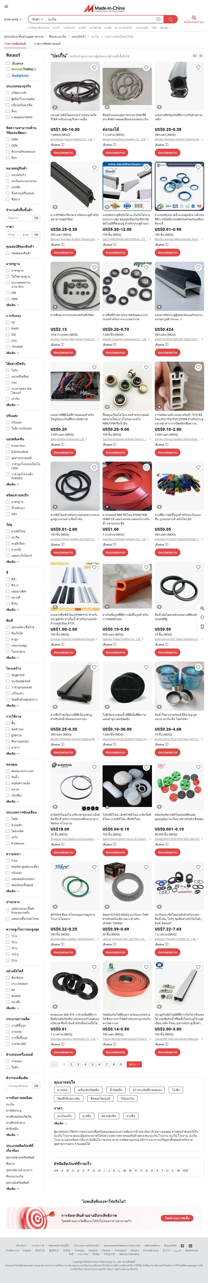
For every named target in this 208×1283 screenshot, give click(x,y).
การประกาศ (38, 1245)
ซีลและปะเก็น (14, 1176)
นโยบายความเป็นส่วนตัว (86, 1245)
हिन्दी (71, 1254)
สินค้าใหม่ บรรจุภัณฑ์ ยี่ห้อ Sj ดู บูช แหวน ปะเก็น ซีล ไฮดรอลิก (176, 717)
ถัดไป (132, 1064)
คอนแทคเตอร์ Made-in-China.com (122, 1245)
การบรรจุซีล (142, 27)
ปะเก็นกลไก (69, 27)
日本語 (66, 1250)
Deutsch (106, 1250)
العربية (177, 1250)
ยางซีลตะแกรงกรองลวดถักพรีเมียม (72, 315)
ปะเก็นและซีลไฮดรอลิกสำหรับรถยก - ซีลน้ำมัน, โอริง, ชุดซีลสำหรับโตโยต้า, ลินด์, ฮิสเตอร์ (178, 919)
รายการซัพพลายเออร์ (47, 44)
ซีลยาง (10, 1164)
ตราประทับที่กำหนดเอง (147, 1090)
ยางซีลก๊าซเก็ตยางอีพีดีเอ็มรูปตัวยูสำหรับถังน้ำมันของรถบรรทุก (71, 717)
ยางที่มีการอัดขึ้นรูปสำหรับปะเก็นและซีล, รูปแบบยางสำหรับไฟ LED (178, 517)
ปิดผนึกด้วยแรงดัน (68, 1098)
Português (120, 1250)
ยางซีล (82, 27)
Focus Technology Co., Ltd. (106, 1261)
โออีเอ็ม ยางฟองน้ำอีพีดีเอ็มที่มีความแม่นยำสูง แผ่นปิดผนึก (124, 717)
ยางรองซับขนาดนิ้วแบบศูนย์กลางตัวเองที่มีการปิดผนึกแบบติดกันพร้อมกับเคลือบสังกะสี (179, 219)
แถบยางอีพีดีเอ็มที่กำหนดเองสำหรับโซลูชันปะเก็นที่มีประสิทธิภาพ (72, 417)
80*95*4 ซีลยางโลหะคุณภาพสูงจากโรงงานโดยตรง (73, 917)
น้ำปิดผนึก (116, 1090)
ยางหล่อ (62, 1090)
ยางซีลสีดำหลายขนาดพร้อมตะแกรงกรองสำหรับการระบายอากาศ (125, 317)
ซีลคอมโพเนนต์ (100, 1098)
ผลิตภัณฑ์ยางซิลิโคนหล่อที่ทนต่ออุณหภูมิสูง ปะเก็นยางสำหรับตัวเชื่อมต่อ (179, 817)
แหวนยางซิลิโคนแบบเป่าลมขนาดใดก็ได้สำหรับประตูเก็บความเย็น (73, 117)
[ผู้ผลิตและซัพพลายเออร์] (104, 8)
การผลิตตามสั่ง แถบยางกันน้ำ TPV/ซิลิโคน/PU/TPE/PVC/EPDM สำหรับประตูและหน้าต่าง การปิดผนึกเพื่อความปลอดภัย (179, 419)
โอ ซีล (176, 1090)
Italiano (135, 1250)
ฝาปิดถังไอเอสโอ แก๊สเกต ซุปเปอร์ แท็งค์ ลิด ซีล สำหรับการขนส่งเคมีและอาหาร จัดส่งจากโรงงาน (75, 819)
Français (79, 1250)
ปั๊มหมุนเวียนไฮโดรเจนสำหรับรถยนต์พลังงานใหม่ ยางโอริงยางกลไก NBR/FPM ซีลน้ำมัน (126, 419)
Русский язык (150, 1250)
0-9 (56, 1170)
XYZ (185, 1170)
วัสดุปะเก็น (127, 1098)
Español (93, 1250)
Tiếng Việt (109, 1254)
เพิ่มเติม (58, 1123)
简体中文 (40, 1250)
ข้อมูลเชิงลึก (170, 1245)
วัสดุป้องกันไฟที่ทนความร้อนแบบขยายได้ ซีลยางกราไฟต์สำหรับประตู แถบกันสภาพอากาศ (126, 1019)
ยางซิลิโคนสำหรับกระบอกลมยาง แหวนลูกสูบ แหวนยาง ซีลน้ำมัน (75, 517)
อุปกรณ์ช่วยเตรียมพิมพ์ (20, 1157)
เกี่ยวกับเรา (21, 1245)
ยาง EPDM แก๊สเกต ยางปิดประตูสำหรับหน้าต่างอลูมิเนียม (75, 217)
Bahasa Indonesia (129, 1254)
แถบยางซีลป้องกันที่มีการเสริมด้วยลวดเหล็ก (178, 117)
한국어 (166, 1250)
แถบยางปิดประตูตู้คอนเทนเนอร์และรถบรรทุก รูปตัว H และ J (178, 317)
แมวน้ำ (56, 27)
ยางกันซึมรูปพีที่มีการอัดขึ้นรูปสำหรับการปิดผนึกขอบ (125, 617)
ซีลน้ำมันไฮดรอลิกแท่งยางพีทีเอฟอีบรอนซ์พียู (176, 617)
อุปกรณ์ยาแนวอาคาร (19, 1170)
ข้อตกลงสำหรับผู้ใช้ (59, 1245)
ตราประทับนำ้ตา (123, 27)
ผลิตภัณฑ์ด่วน (152, 1245)
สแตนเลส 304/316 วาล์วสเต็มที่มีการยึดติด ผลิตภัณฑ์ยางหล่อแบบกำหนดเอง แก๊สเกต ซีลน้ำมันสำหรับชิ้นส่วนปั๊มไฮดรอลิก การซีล (75, 1019)
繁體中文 (54, 1250)
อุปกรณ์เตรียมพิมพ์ (17, 1182)
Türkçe (96, 1254)
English (27, 1250)
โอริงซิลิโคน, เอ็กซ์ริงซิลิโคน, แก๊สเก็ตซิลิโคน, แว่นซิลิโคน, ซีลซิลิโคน (127, 817)
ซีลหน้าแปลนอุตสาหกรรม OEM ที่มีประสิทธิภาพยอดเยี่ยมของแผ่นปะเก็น (125, 117)
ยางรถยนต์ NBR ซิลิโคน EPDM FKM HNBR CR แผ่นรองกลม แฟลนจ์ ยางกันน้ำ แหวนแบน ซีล (126, 519)
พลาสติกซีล (95, 27)
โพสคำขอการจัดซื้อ (177, 1218)
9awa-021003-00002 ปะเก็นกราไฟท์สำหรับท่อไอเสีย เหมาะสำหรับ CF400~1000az (125, 919)
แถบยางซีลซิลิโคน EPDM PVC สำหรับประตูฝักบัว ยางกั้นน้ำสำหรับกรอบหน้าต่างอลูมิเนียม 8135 (74, 619)
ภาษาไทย (83, 1254)
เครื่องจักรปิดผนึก (88, 1090)
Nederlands (191, 1250)
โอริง (154, 27)
